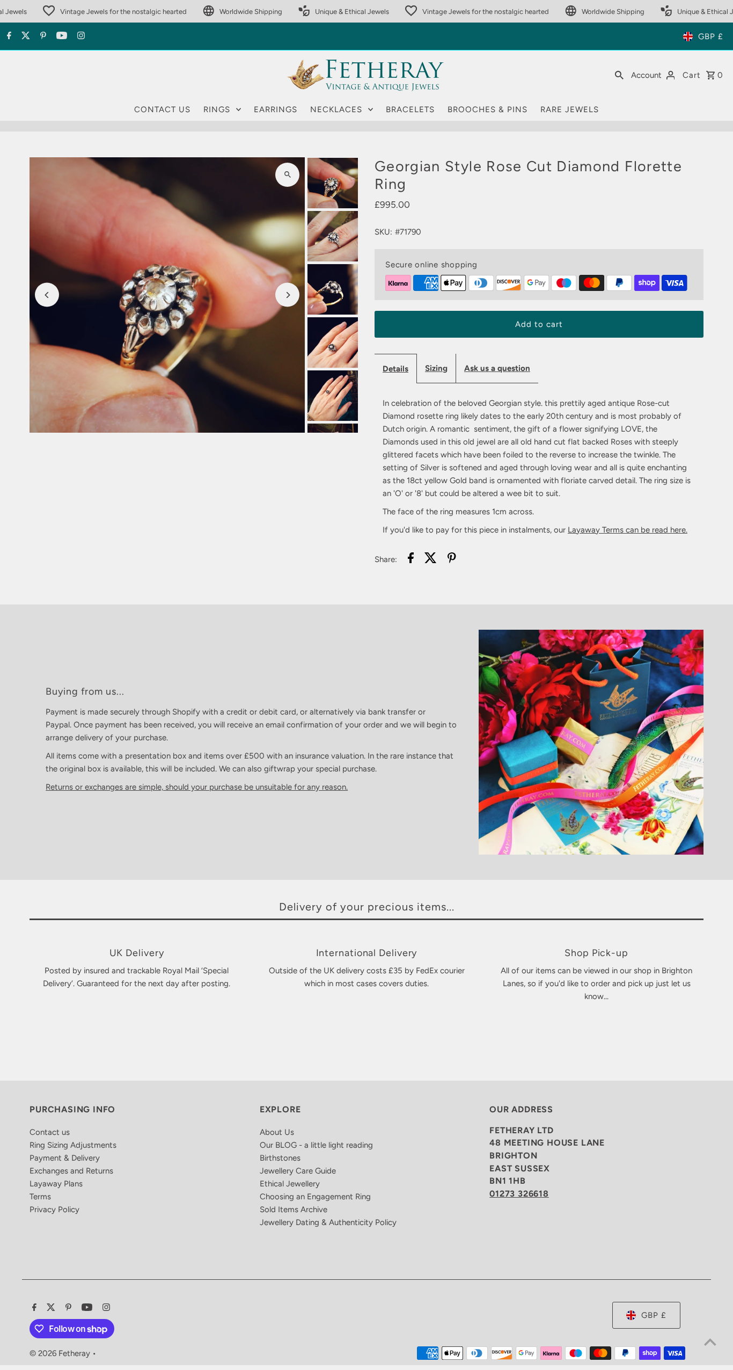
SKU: (383, 232)
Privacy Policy (54, 1209)
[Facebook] (7, 36)
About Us (277, 1132)
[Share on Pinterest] (452, 559)
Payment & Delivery (65, 1158)
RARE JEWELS (569, 109)
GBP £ (710, 36)
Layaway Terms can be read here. (627, 530)
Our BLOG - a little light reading (316, 1145)
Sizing (436, 368)
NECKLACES (336, 109)
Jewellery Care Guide (298, 1171)
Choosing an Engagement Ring (315, 1196)
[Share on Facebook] (411, 559)
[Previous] (47, 295)
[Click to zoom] (287, 175)
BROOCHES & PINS (487, 109)
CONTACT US (162, 109)
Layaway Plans (56, 1184)
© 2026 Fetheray (61, 1353)
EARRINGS (275, 109)
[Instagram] (80, 36)
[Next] (287, 295)
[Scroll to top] (710, 1342)
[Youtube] (60, 36)
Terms (40, 1196)
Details (395, 369)
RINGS (216, 109)
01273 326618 (519, 1194)
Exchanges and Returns (71, 1171)
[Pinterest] (42, 36)
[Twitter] (24, 36)
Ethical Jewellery (290, 1184)
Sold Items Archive (293, 1209)
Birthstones (280, 1158)
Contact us (50, 1132)
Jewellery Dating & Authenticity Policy (328, 1222)
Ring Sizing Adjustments (73, 1145)
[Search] (619, 75)
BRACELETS (410, 109)
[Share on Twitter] (430, 559)
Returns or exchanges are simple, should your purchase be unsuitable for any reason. (197, 787)
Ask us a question (497, 368)
